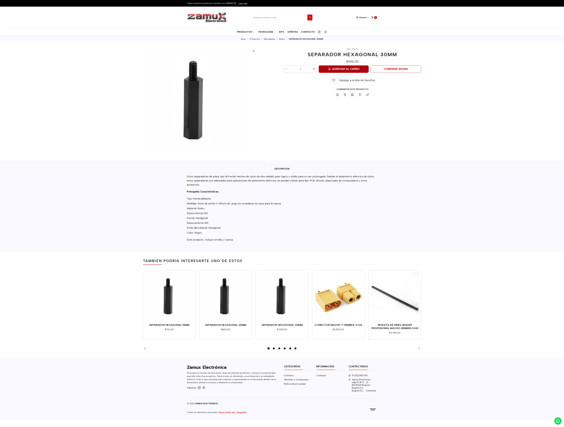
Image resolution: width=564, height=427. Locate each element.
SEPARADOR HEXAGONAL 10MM (169, 324)
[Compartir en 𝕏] (345, 95)
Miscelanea (269, 39)
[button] (268, 348)
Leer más (243, 3)
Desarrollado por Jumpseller (233, 412)
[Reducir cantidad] (286, 69)
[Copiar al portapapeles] (367, 95)
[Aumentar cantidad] (314, 69)
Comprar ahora (396, 69)
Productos (244, 31)
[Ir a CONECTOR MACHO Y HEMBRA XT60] (338, 296)
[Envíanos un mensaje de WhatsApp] (558, 421)
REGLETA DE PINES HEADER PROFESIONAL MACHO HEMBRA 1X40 (394, 326)
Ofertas (292, 31)
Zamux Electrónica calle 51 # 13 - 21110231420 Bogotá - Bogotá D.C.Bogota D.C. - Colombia (364, 385)
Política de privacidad (295, 384)
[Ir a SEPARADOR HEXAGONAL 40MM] (282, 296)
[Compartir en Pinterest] (360, 95)
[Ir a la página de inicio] (207, 17)
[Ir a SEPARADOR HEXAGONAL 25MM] (225, 296)
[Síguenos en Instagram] (319, 32)
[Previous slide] (145, 348)
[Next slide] (419, 348)
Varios (282, 39)
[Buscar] (309, 17)
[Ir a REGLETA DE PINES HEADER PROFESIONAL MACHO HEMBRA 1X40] (395, 296)
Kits (281, 31)
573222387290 (360, 375)
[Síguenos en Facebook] (325, 32)
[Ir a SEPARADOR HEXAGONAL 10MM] (169, 296)
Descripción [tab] (282, 168)
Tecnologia (265, 31)
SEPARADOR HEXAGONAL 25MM (225, 324)
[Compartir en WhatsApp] (352, 95)
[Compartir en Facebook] (337, 95)
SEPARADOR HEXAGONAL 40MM (282, 324)
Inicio (243, 39)
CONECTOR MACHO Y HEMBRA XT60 (338, 324)
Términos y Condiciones (296, 379)
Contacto (308, 31)
